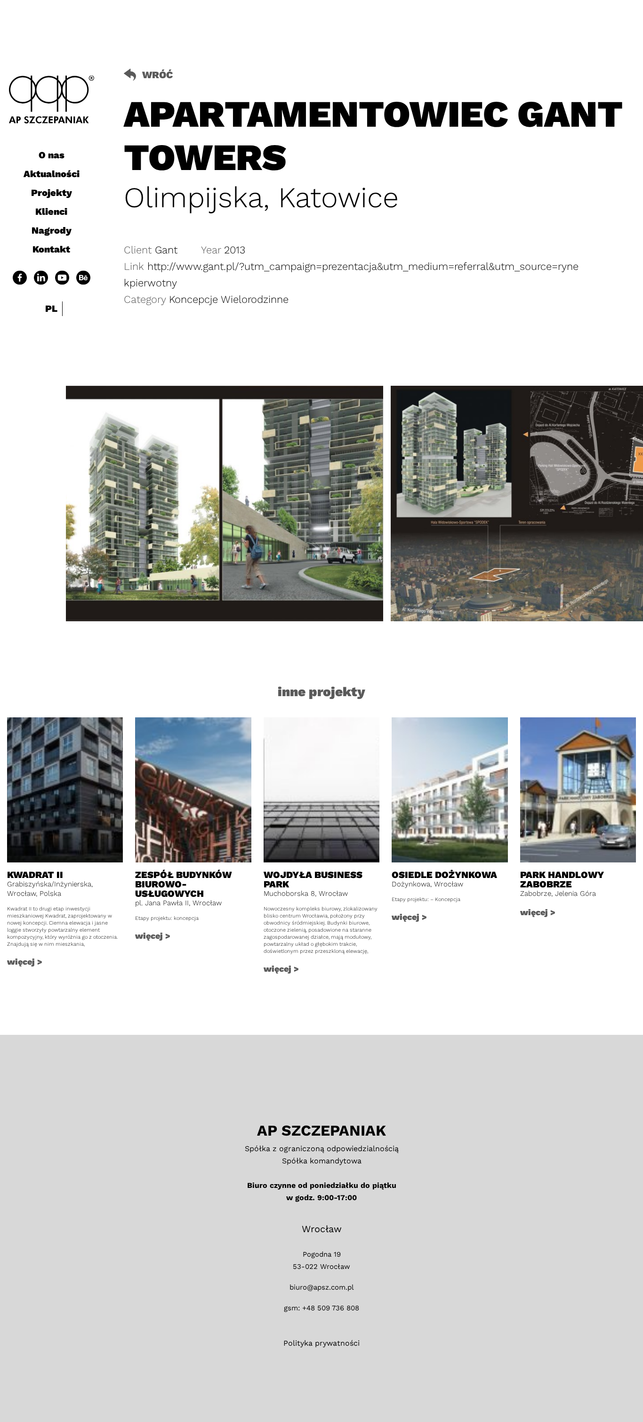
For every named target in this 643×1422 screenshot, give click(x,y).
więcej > (24, 962)
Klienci (51, 211)
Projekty (51, 192)
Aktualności (52, 173)
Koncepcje (195, 299)
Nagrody (52, 230)
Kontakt (51, 249)
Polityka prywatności (321, 1343)
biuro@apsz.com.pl (321, 1287)
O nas (51, 155)
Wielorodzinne (255, 299)
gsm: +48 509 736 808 (321, 1308)
